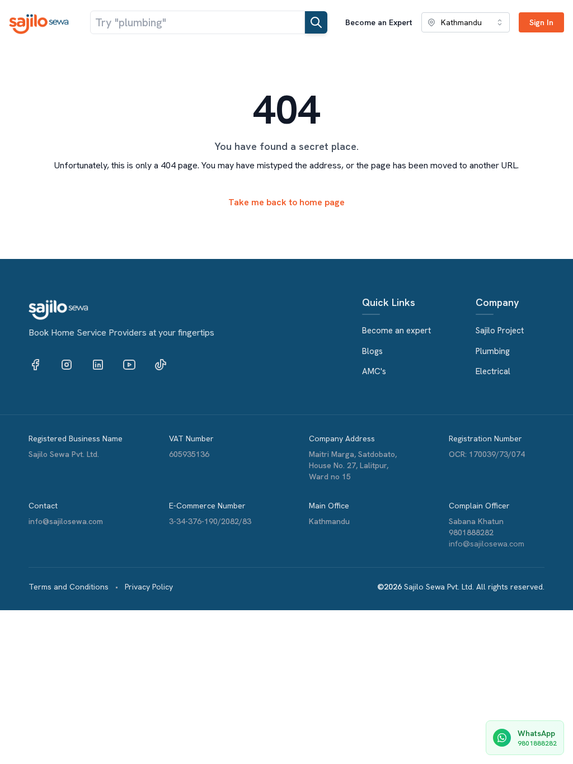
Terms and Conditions (69, 587)
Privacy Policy (149, 587)
